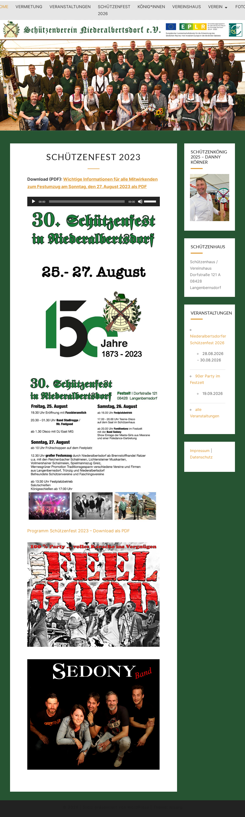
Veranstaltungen (70, 6)
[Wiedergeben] (33, 201)
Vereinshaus (186, 6)
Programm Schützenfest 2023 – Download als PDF (78, 530)
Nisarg (176, 807)
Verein (215, 6)
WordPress (138, 807)
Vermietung (29, 6)
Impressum (200, 450)
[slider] (150, 201)
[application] (93, 201)
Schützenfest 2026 (114, 10)
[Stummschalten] (140, 201)
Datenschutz (201, 457)
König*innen (151, 6)
